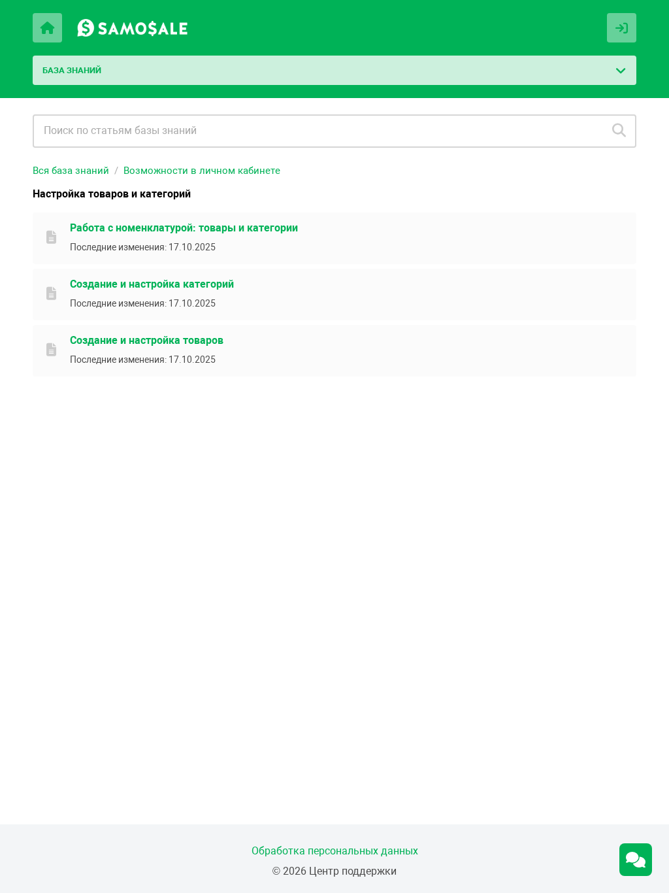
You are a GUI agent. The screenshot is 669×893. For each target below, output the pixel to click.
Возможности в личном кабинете (201, 171)
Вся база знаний (71, 171)
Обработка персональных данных (335, 851)
